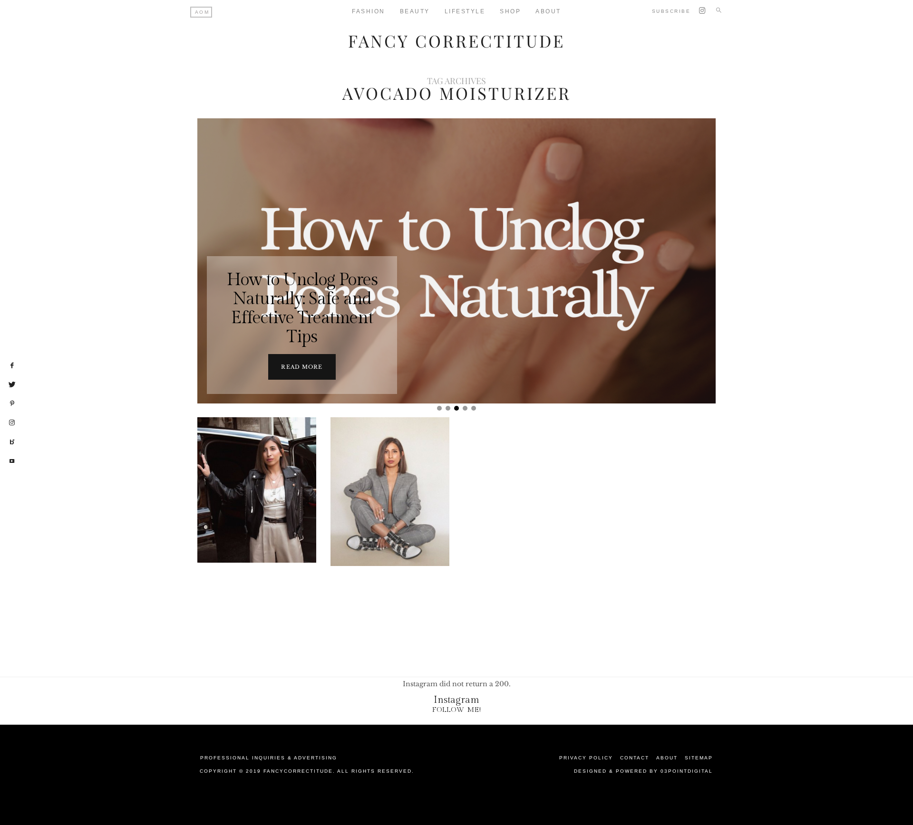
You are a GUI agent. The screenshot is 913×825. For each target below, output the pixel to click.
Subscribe (671, 11)
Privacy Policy (586, 757)
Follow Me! (456, 710)
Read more (301, 367)
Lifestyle (465, 11)
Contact (634, 757)
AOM (202, 12)
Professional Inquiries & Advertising (268, 757)
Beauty (415, 11)
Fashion (368, 11)
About (548, 11)
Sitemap (699, 757)
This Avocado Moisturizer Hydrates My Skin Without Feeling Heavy (388, 510)
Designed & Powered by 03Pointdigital (643, 771)
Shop (510, 11)
